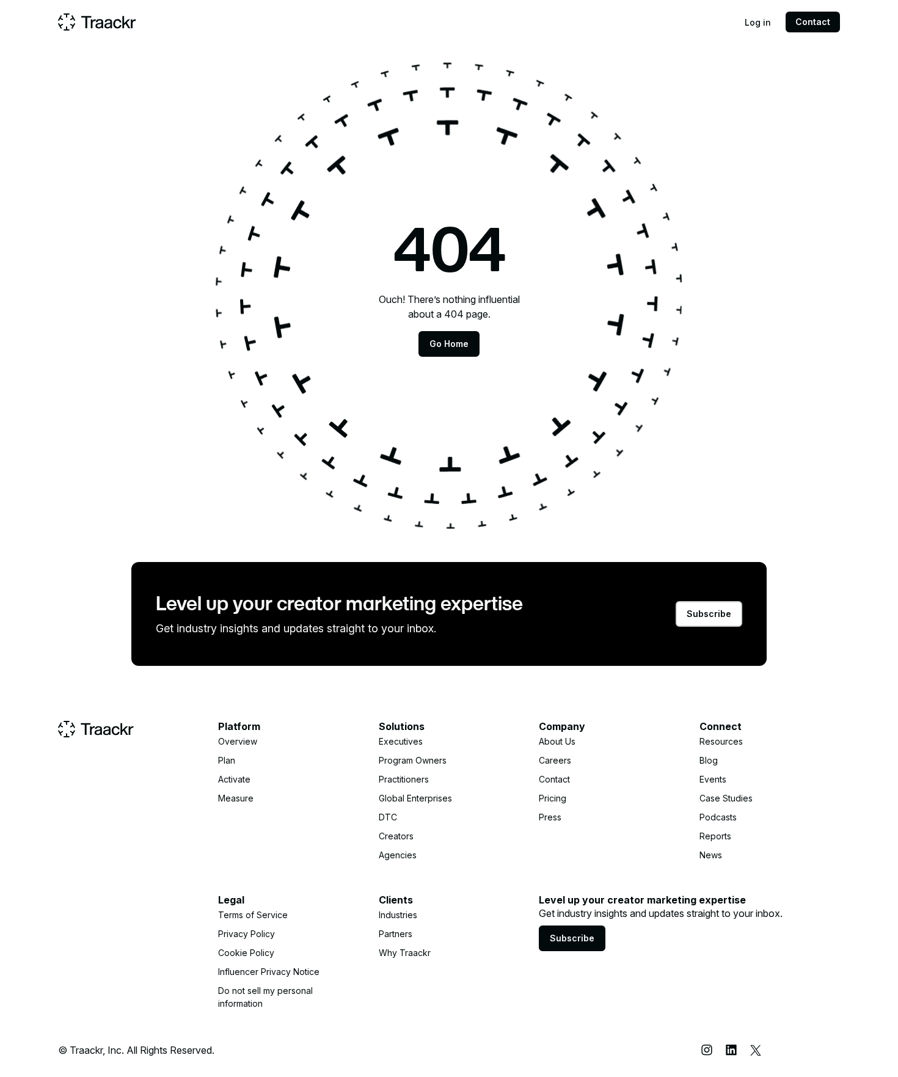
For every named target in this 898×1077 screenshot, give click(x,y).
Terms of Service (253, 915)
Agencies (398, 855)
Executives (401, 741)
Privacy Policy (246, 934)
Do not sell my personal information (265, 997)
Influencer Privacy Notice (268, 971)
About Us (557, 741)
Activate (234, 779)
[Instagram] (706, 1050)
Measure (236, 798)
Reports (715, 836)
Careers (555, 760)
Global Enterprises (415, 798)
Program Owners (413, 760)
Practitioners (404, 779)
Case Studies (726, 798)
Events (712, 779)
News (710, 855)
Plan (226, 760)
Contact (812, 21)
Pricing (552, 798)
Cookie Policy (246, 952)
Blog (708, 760)
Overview (237, 741)
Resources (721, 741)
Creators (396, 836)
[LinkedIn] (731, 1050)
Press (550, 817)
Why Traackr (405, 952)
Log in (758, 22)
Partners (395, 934)
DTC (388, 817)
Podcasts (718, 817)
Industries (398, 915)
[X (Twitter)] (755, 1050)
